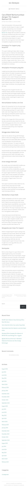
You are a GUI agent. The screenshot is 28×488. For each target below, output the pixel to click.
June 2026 (4, 375)
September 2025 (6, 403)
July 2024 (4, 446)
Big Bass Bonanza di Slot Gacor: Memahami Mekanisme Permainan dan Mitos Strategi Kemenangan (12, 341)
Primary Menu (14, 9)
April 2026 (4, 381)
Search (3, 303)
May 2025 (4, 415)
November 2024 (5, 434)
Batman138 (4, 32)
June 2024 (4, 449)
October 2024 (5, 437)
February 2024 (5, 462)
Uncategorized (5, 474)
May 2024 (4, 452)
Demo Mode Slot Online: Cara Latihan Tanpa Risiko (13, 325)
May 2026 (4, 378)
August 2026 (5, 369)
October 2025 (5, 400)
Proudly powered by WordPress (14, 483)
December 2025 (5, 393)
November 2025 (5, 396)
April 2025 (4, 418)
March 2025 (4, 421)
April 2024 (4, 455)
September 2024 (6, 440)
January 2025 (5, 427)
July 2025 (4, 409)
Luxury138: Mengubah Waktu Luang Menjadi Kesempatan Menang (7, 296)
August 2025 (5, 406)
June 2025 (4, 412)
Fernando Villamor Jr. (18, 485)
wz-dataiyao (14, 3)
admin (18, 21)
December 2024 (5, 431)
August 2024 (5, 443)
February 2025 (5, 424)
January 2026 (5, 390)
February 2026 (5, 387)
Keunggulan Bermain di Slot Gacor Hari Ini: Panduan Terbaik (20, 295)
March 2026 (4, 384)
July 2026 (4, 372)
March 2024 (4, 458)
